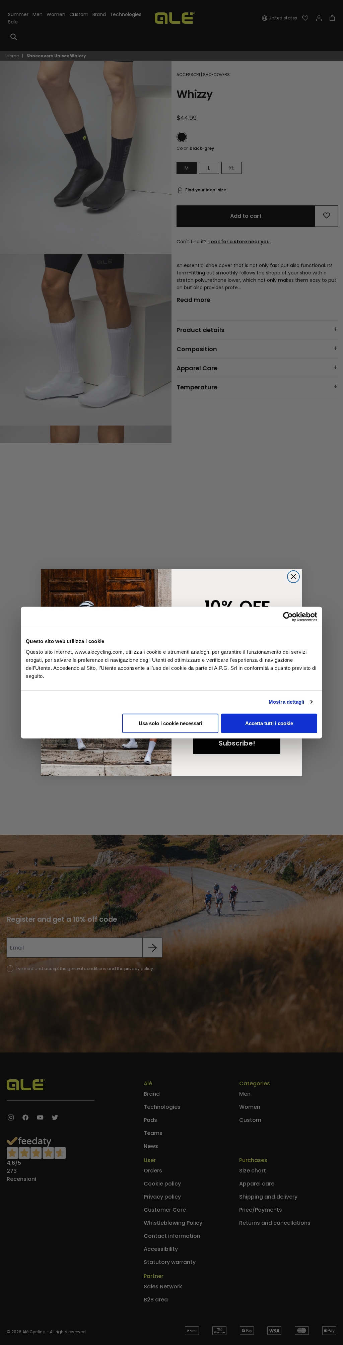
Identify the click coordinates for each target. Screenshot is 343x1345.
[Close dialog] (293, 577)
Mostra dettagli (286, 702)
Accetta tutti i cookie (269, 723)
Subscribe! (237, 743)
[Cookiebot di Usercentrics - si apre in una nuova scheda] (288, 617)
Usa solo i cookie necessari (170, 723)
